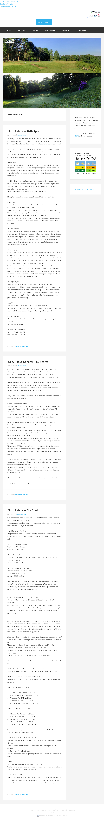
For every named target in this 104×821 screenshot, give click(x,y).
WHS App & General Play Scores (28, 361)
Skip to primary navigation (9, 1)
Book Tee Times (43, 22)
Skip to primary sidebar (8, 7)
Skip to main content (7, 4)
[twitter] (96, 12)
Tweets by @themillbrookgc (84, 189)
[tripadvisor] (93, 12)
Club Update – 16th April (23, 131)
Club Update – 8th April (22, 510)
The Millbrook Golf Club (19, 16)
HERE (76, 132)
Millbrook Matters (21, 346)
